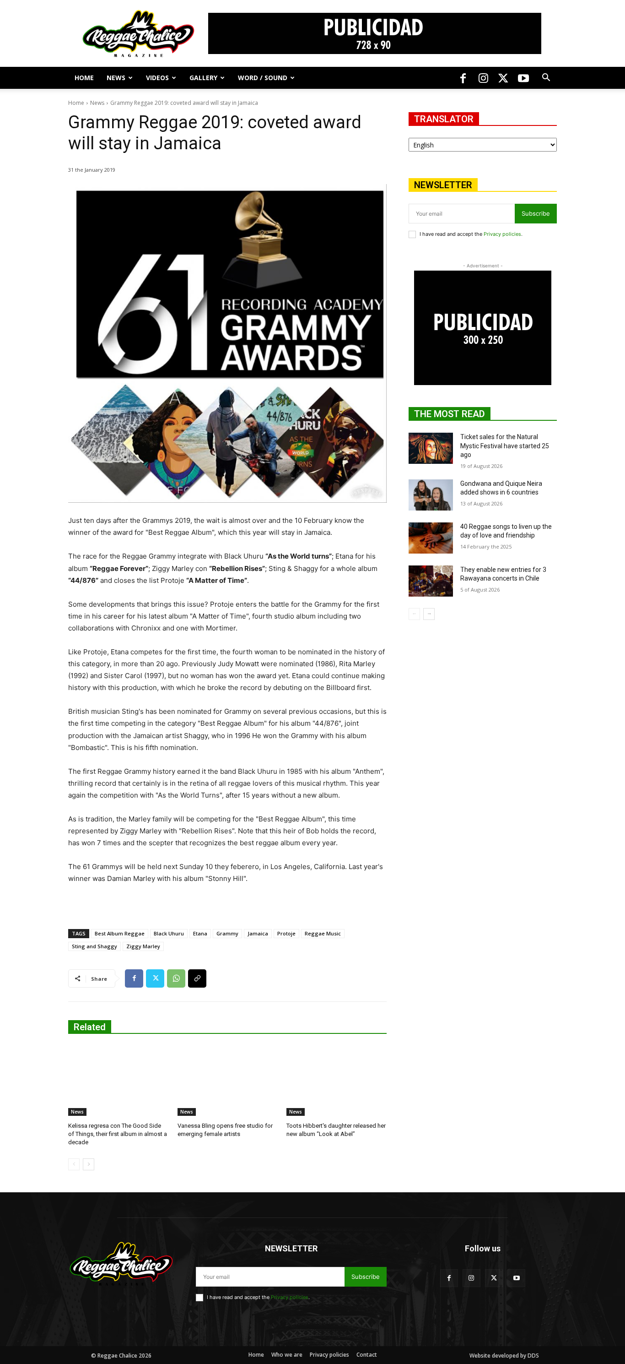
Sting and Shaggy (94, 946)
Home (84, 77)
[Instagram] (483, 78)
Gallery (203, 77)
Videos (157, 77)
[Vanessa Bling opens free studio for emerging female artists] (228, 1081)
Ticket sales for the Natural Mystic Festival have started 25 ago (504, 445)
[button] (546, 78)
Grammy (227, 933)
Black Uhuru (169, 933)
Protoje (286, 933)
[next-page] (88, 1164)
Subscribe (536, 213)
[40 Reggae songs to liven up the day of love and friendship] (431, 538)
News (116, 77)
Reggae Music (323, 933)
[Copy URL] (197, 978)
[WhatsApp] (176, 978)
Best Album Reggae (120, 933)
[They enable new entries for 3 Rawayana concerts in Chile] (431, 581)
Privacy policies (502, 234)
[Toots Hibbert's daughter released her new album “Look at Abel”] (336, 1081)
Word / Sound (262, 77)
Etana (200, 933)
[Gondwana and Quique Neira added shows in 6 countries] (431, 495)
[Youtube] (523, 78)
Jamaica (258, 933)
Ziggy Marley (143, 946)
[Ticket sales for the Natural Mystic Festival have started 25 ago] (431, 448)
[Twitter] (503, 78)
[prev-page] (74, 1164)
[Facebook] (463, 78)
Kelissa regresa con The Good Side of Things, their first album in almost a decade (117, 1134)
